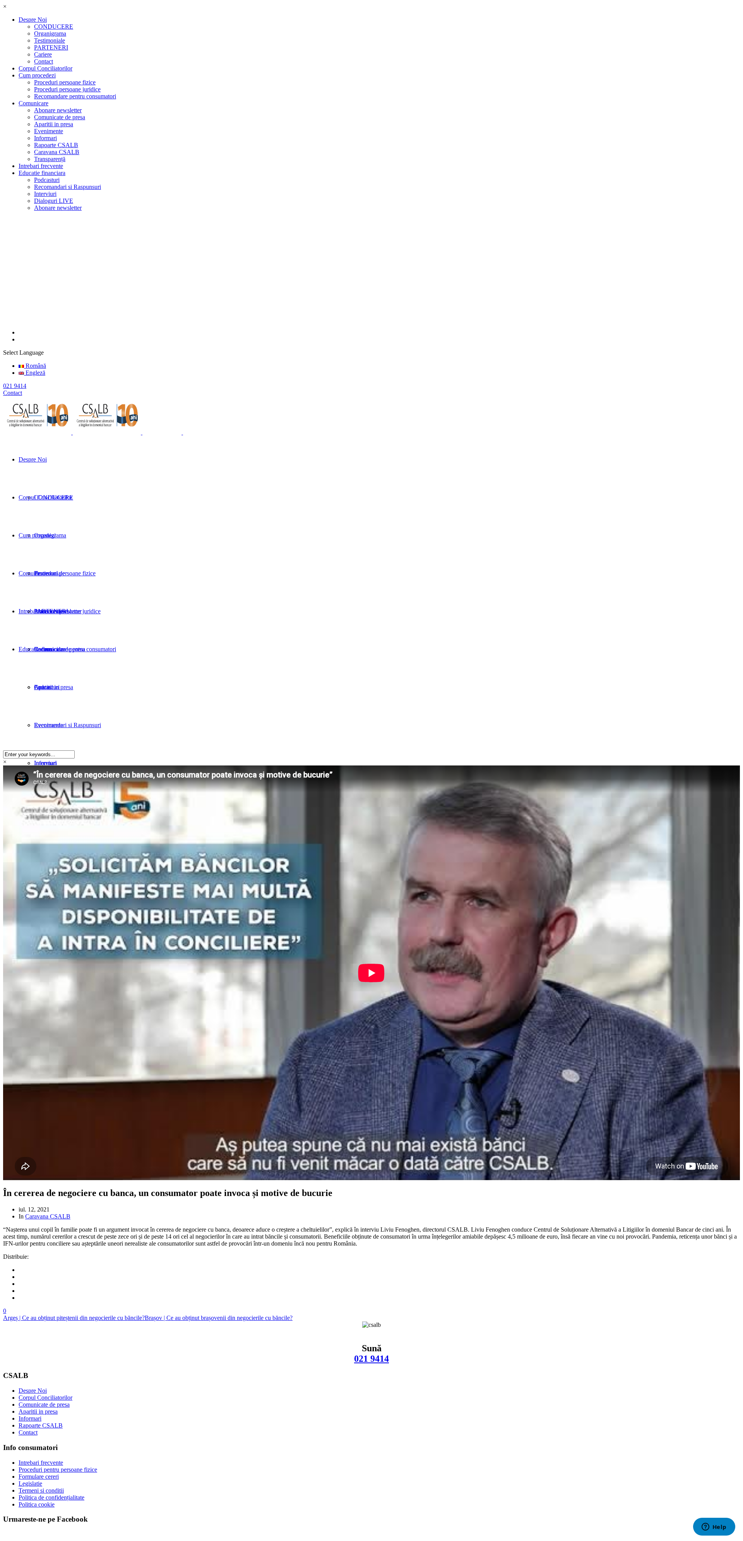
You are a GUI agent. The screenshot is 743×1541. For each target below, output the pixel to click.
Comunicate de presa (59, 117)
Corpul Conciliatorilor (45, 68)
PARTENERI (51, 47)
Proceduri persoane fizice (65, 82)
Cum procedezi (37, 75)
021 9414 (371, 1359)
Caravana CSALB (56, 152)
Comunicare (33, 103)
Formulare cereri (39, 1476)
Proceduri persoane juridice (67, 89)
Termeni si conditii (41, 1490)
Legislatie (30, 1483)
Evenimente (48, 131)
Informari (45, 138)
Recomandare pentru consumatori (75, 96)
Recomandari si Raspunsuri (67, 187)
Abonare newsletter (58, 110)
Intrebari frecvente (41, 166)
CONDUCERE (53, 26)
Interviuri (45, 193)
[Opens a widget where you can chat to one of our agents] (714, 1527)
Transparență (49, 159)
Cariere (43, 54)
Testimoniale (49, 40)
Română (35, 365)
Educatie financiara (42, 173)
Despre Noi (33, 19)
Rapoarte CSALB (56, 145)
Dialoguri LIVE (53, 200)
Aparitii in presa (53, 124)
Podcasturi (47, 180)
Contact (43, 61)
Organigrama (50, 33)
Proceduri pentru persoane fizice (58, 1469)
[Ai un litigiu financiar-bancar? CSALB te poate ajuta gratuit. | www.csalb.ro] (112, 432)
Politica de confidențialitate (51, 1497)
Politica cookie (37, 1504)
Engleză (34, 372)
